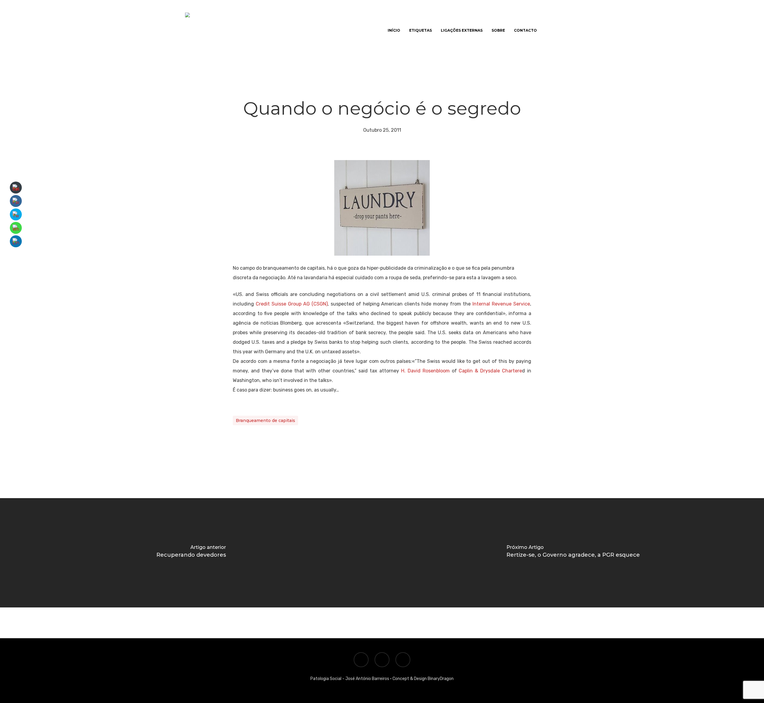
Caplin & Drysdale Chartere (490, 371)
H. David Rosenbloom (425, 371)
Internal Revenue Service (501, 304)
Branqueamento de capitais (265, 420)
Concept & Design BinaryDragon (423, 678)
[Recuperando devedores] (191, 552)
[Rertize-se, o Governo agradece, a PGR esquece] (573, 552)
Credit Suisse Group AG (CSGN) (292, 304)
